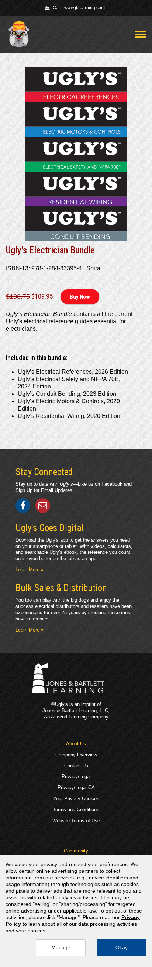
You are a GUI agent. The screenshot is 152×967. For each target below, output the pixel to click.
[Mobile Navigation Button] (140, 34)
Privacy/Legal (76, 776)
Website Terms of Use (76, 820)
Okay (121, 947)
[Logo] (21, 35)
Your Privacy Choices (76, 798)
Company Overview (76, 754)
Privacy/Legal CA (76, 787)
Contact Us (76, 766)
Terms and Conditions (76, 809)
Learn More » (29, 569)
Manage (60, 947)
